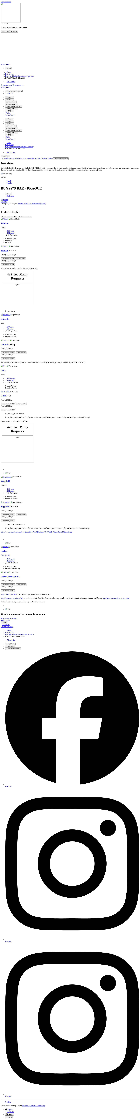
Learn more (5, 31)
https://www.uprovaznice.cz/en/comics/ (115, 598)
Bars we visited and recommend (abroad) (32, 204)
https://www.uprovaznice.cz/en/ (12, 598)
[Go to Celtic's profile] (4, 366)
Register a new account (9, 618)
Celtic (3, 370)
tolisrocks (5, 319)
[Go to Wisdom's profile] (4, 200)
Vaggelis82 (5, 481)
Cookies (8, 1102)
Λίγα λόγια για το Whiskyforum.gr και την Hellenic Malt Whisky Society (27, 158)
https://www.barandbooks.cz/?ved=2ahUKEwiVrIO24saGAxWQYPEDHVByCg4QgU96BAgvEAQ (36, 532)
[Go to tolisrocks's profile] (5, 315)
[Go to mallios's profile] (4, 547)
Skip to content (6, 2)
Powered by (33, 1106)
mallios (4, 551)
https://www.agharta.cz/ (9, 594)
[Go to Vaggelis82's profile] (6, 477)
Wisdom (4, 202)
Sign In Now (5, 620)
